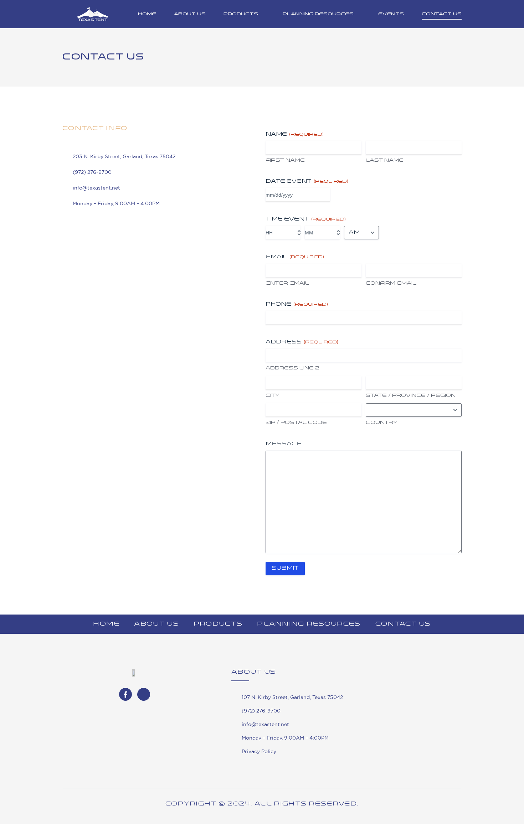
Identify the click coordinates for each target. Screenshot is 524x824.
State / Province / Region (411, 395)
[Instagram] (143, 694)
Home (147, 14)
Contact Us (442, 14)
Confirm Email (391, 283)
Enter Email (287, 283)
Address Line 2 (292, 368)
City (272, 395)
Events (391, 14)
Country (381, 422)
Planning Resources (318, 14)
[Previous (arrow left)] (12, 412)
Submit (285, 568)
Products (241, 14)
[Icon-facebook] (125, 694)
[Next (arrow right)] (511, 412)
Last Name (385, 160)
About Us (190, 14)
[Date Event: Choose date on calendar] (323, 195)
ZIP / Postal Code (296, 422)
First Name (285, 160)
